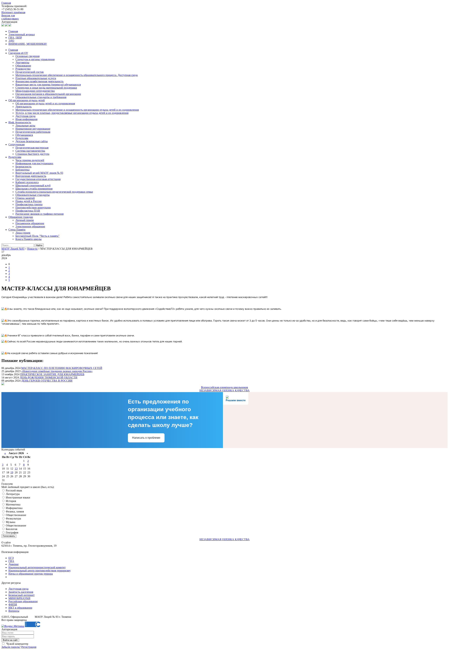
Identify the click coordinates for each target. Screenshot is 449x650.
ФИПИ (12, 604)
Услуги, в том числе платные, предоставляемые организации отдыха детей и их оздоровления (71, 112)
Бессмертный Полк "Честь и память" (37, 235)
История (10, 501)
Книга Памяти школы (28, 239)
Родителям (21, 138)
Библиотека (22, 169)
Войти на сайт (10, 640)
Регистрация (28, 646)
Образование (23, 65)
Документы (22, 62)
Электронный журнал (21, 34)
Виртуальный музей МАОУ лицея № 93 (39, 172)
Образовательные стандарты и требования (40, 97)
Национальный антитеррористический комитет (37, 567)
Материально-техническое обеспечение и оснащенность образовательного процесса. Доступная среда (76, 75)
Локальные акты (25, 125)
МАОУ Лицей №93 (12, 248)
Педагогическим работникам (32, 131)
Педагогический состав (29, 71)
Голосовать (9, 536)
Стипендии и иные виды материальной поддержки (46, 87)
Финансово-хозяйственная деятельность (39, 81)
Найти (39, 245)
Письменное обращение (29, 223)
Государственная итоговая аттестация (38, 179)
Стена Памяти (16, 229)
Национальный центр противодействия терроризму (39, 570)
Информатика (13, 508)
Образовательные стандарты (32, 194)
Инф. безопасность (19, 122)
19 (11, 472)
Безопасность (23, 166)
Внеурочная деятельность (30, 176)
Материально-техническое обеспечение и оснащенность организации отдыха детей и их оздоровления (77, 109)
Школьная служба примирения (33, 188)
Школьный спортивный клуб (33, 185)
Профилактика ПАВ (27, 210)
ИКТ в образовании (20, 607)
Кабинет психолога (27, 182)
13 (16, 468)
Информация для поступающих (34, 163)
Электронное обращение (30, 226)
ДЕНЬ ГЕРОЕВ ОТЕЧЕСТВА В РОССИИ (46, 380)
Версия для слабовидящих (10, 17)
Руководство (23, 68)
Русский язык (13, 490)
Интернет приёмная (13, 12)
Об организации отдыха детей (26, 100)
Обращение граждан (20, 216)
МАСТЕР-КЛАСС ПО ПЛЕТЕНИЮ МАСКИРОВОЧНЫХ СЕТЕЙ (61, 368)
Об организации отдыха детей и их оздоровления (45, 103)
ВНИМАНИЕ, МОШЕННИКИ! (27, 43)
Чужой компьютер (17, 643)
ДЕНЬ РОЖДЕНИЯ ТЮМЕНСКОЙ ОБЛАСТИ (48, 377)
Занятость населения (20, 591)
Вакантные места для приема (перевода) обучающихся (48, 84)
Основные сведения (27, 56)
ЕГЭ (11, 557)
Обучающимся (24, 135)
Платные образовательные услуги (35, 78)
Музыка (10, 522)
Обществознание (15, 515)
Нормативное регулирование (32, 128)
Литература (12, 493)
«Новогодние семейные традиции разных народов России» (57, 371)
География (11, 532)
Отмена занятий (25, 198)
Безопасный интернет (21, 595)
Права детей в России (28, 201)
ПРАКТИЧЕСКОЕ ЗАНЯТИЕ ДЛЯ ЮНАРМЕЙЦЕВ (52, 374)
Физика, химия (14, 511)
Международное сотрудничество (35, 90)
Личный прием (24, 220)
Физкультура (13, 518)
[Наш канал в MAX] (9, 25)
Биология (11, 529)
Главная (6, 2)
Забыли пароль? (11, 646)
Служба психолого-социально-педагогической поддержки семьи (54, 191)
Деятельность (23, 106)
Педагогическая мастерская (31, 147)
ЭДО (11, 40)
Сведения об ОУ (18, 53)
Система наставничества (30, 150)
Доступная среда (25, 116)
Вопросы (13, 610)
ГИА (11, 561)
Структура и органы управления (35, 59)
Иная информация (26, 119)
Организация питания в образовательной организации (48, 94)
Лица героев (22, 232)
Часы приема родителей (29, 160)
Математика (12, 504)
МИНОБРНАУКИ (19, 598)
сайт (31, 616)
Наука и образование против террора (30, 573)
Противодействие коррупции (33, 207)
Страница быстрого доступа (32, 153)
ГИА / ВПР (15, 37)
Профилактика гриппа (28, 204)
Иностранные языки (17, 497)
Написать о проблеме (146, 437)
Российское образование (23, 601)
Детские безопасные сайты (31, 141)
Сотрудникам (16, 144)
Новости (32, 248)
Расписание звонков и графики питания (39, 213)
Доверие (13, 564)
